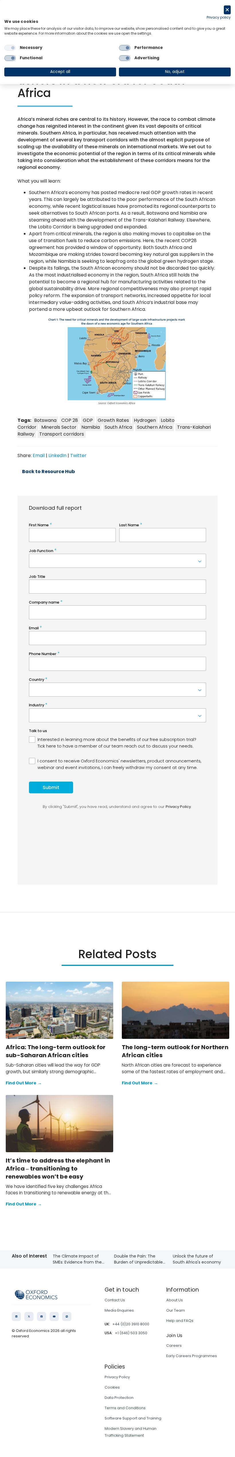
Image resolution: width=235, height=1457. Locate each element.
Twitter (78, 455)
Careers (174, 1345)
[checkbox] (10, 48)
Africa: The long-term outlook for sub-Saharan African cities (56, 1051)
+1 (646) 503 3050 (131, 1333)
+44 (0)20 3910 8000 (130, 1324)
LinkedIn (57, 455)
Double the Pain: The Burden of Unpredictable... (139, 1259)
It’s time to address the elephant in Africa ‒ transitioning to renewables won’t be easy (58, 1168)
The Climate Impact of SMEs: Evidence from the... (78, 1259)
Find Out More (24, 1083)
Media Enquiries (119, 1310)
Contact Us (115, 1300)
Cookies (112, 1387)
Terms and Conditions (125, 1407)
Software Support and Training (133, 1418)
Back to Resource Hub (48, 471)
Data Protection (119, 1397)
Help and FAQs (179, 1320)
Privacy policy (219, 17)
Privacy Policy (117, 1377)
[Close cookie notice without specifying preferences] (227, 9)
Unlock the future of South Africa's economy (197, 1259)
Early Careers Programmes (191, 1355)
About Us (174, 1300)
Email (39, 455)
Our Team (175, 1310)
